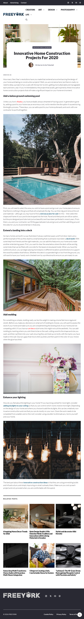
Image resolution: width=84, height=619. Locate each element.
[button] (26, 19)
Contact (24, 3)
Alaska (19, 101)
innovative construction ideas (35, 482)
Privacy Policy (61, 614)
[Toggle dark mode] (79, 614)
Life (27, 15)
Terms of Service (75, 614)
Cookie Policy (48, 614)
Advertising (14, 3)
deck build (70, 239)
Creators (30, 10)
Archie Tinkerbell (48, 65)
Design (51, 10)
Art (40, 10)
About (5, 3)
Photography (68, 10)
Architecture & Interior (42, 47)
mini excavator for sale (49, 214)
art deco (31, 328)
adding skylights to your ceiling (15, 406)
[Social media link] (68, 2)
